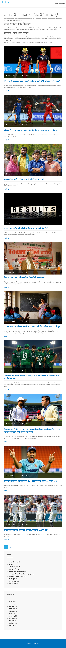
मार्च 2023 (12, 621)
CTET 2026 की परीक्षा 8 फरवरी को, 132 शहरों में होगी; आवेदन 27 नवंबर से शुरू (32, 326)
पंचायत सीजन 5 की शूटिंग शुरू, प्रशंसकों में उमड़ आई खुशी (24, 179)
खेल (10, 564)
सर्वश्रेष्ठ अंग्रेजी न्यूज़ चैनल (60, 3)
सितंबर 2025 (12, 611)
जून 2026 (12, 601)
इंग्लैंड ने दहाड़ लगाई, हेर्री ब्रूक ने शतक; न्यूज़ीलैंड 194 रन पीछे (25, 530)
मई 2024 (11, 613)
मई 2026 (11, 604)
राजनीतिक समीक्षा (13, 581)
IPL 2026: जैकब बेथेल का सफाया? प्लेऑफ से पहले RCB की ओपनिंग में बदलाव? (32, 81)
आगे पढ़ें (5, 91)
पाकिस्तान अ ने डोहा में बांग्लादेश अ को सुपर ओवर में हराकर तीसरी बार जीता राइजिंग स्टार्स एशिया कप (32, 376)
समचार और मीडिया (13, 569)
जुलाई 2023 (12, 618)
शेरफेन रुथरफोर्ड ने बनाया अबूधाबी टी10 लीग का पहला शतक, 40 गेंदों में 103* (30, 481)
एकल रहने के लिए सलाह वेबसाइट (17, 571)
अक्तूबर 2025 (12, 609)
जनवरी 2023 (12, 625)
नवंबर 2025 (12, 606)
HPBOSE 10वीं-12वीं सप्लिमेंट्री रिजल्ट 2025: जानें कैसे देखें (25, 228)
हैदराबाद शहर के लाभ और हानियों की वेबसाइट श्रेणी (21, 574)
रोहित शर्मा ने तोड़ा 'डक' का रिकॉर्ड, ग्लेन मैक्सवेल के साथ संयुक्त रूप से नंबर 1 (30, 130)
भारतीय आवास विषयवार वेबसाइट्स (17, 576)
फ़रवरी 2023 (12, 623)
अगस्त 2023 (12, 616)
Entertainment (14, 567)
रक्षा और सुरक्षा (12, 579)
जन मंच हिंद (6, 2)
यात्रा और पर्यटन (13, 583)
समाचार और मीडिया (14, 562)
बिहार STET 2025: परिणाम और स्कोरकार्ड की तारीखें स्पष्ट (24, 277)
